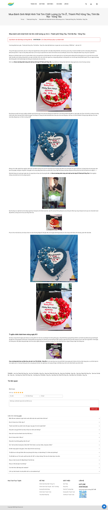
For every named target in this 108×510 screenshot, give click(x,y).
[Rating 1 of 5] (15, 392)
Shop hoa (65, 486)
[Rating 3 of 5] (19, 392)
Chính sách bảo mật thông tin (47, 483)
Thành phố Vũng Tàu (32, 19)
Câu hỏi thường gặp (68, 489)
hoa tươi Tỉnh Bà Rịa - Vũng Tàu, (36, 373)
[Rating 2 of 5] (17, 392)
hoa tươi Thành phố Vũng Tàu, (21, 373)
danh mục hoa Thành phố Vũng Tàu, (60, 375)
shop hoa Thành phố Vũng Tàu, (52, 373)
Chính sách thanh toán (45, 491)
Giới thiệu (42, 4)
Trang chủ (34, 4)
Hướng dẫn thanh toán (69, 491)
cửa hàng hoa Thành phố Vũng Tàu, (23, 375)
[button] (91, 4)
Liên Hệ (66, 4)
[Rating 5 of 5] (22, 392)
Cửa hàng (59, 4)
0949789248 (37, 39)
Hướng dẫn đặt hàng (44, 489)
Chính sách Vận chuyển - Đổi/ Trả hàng (49, 486)
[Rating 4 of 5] (21, 392)
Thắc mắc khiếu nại (44, 494)
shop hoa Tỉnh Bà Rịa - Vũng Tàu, (68, 373)
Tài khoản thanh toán (68, 494)
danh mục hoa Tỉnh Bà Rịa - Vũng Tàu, (78, 375)
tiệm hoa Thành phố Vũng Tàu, (83, 373)
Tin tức (22, 19)
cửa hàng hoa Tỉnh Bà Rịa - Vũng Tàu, (42, 375)
